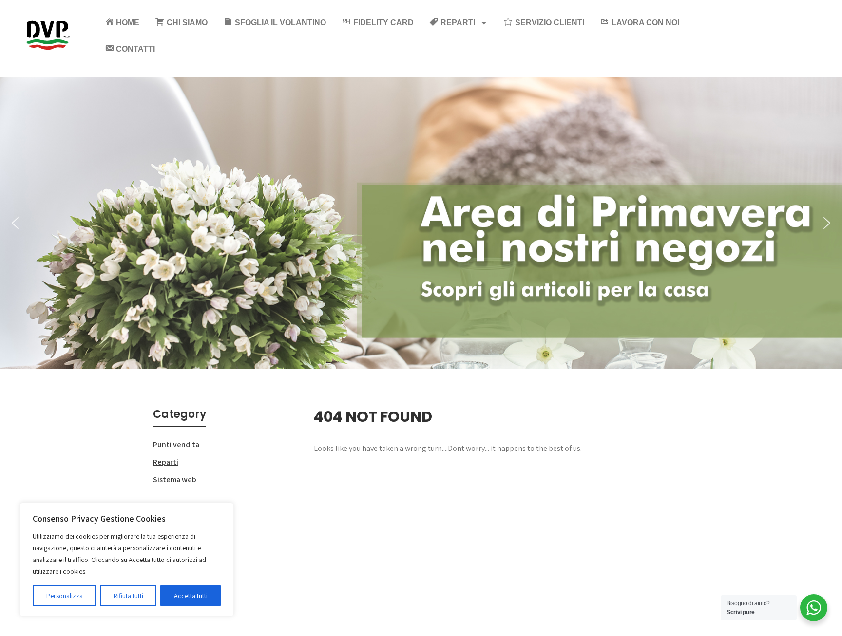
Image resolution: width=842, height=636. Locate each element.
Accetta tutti (191, 595)
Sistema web (174, 479)
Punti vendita (176, 444)
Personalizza (64, 595)
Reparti (165, 462)
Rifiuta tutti (128, 595)
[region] (126, 560)
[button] (15, 223)
